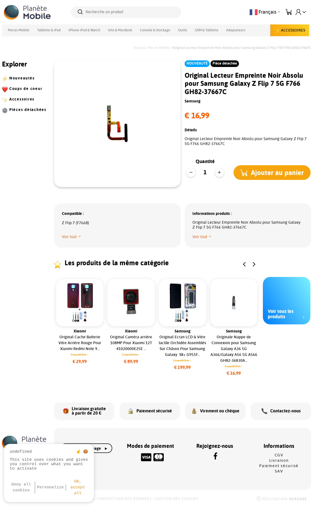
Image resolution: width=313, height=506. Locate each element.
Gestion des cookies (176, 499)
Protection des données (125, 499)
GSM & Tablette (206, 30)
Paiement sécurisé (279, 466)
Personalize (50, 487)
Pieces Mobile (18, 30)
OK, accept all (77, 487)
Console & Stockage (155, 30)
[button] (272, 172)
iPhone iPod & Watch (84, 30)
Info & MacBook (120, 30)
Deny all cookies (21, 487)
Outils (182, 30)
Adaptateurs (235, 30)
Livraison (279, 460)
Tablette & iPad (49, 30)
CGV (279, 455)
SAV (279, 471)
